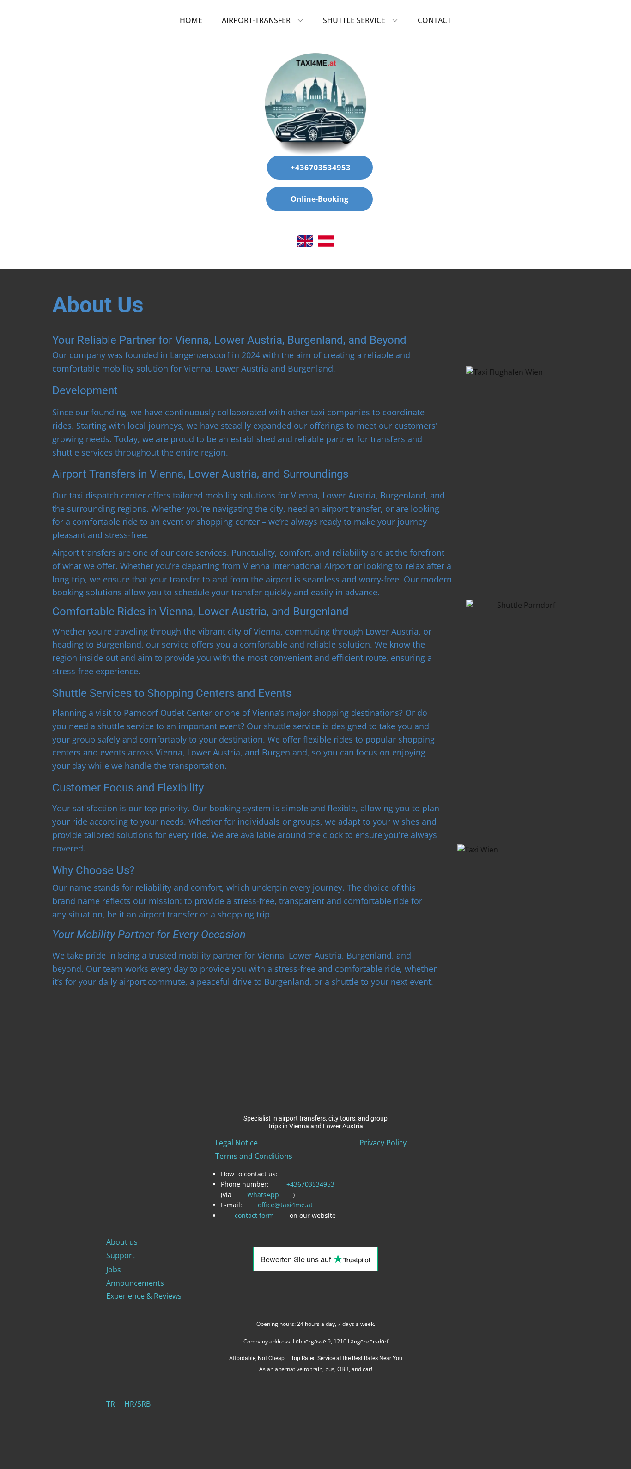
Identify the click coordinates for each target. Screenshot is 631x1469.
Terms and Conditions (253, 1156)
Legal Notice (236, 1143)
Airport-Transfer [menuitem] (256, 20)
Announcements (135, 1283)
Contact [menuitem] (434, 20)
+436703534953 (319, 167)
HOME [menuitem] (191, 20)
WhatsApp (263, 1194)
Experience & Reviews (144, 1296)
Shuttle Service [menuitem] (354, 20)
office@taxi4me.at (285, 1204)
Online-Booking (319, 199)
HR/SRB (137, 1404)
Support (120, 1255)
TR (110, 1404)
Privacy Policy (383, 1143)
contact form (254, 1215)
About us (122, 1242)
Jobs (113, 1270)
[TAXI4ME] (315, 104)
